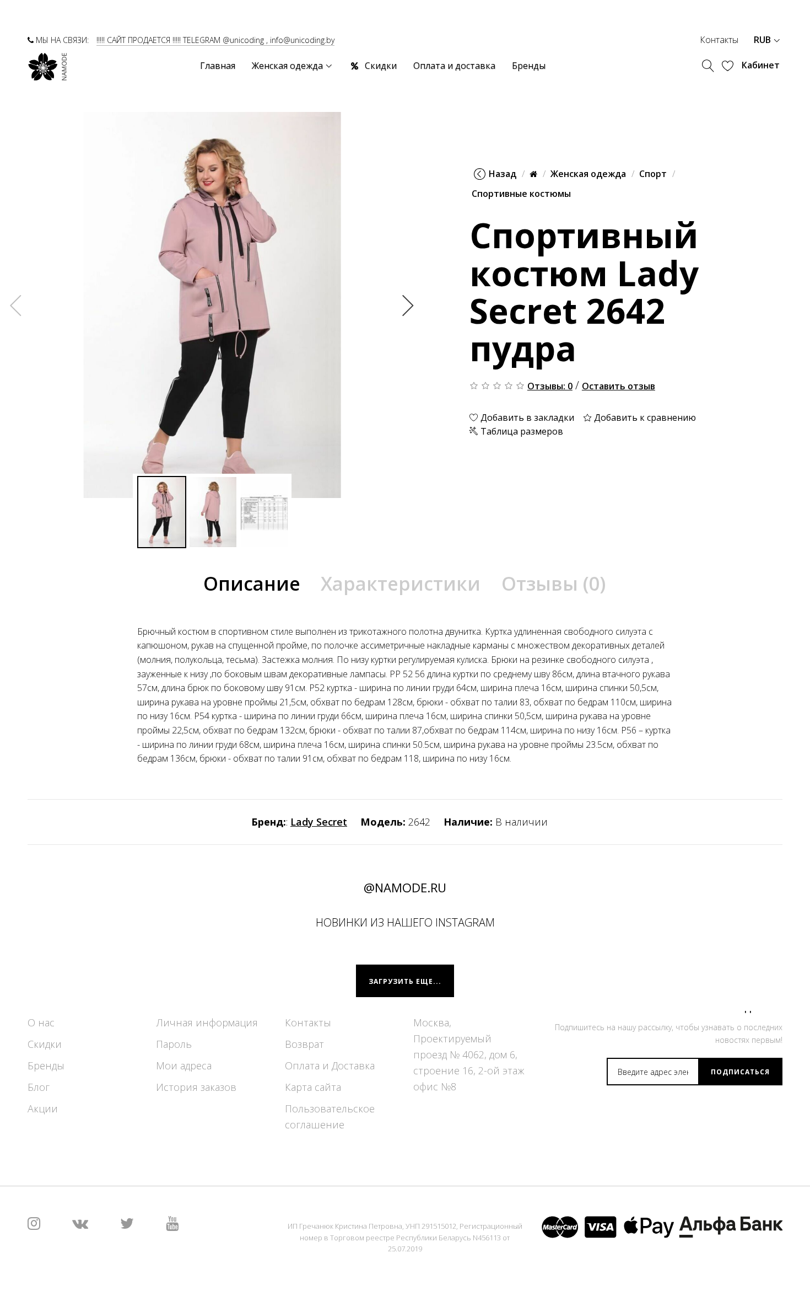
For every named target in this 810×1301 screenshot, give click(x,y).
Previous (16, 305)
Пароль (174, 1044)
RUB (763, 40)
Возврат (304, 1044)
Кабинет (761, 65)
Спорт (653, 174)
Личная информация (207, 1022)
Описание (251, 583)
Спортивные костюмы (521, 194)
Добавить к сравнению (644, 417)
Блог (39, 1087)
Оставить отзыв (618, 385)
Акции (43, 1108)
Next (408, 305)
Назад (502, 174)
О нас (41, 1022)
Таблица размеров (520, 431)
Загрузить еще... (405, 981)
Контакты (719, 40)
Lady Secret (318, 821)
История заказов (196, 1087)
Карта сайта (313, 1087)
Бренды (46, 1065)
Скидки (45, 1044)
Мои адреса (184, 1065)
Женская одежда (588, 174)
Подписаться (740, 1072)
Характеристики (400, 583)
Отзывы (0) (553, 583)
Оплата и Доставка (330, 1065)
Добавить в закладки (526, 417)
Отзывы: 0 (550, 385)
